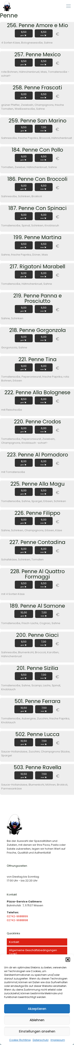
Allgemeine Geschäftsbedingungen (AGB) (33, 952)
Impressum (58, 1040)
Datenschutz (41, 1040)
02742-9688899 (17, 916)
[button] (68, 959)
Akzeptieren (37, 1009)
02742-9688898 (17, 920)
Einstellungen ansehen (37, 1031)
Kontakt (14, 942)
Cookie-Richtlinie (20, 1040)
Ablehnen (37, 1020)
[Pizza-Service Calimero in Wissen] (7, 6)
